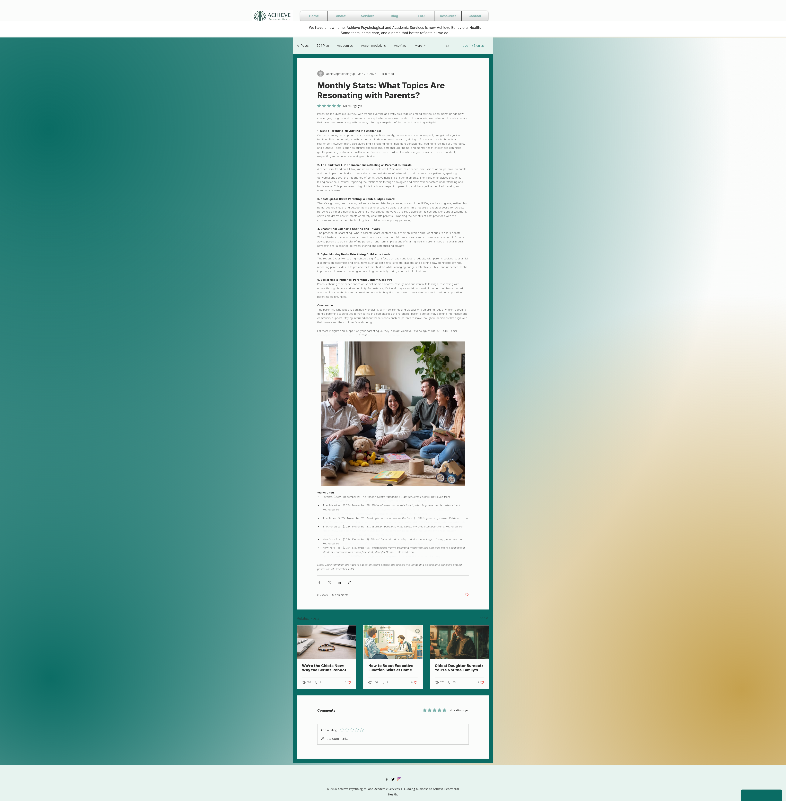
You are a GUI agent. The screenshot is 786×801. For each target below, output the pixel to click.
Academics (345, 45)
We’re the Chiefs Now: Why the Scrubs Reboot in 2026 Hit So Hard (326, 668)
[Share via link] (349, 582)
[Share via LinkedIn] (339, 582)
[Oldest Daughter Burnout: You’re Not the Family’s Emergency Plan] (459, 642)
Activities (400, 45)
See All (484, 618)
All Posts (303, 45)
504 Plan (323, 45)
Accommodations (373, 45)
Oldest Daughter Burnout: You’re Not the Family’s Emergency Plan (459, 668)
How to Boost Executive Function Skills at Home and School (390, 668)
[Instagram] (399, 779)
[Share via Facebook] (319, 582)
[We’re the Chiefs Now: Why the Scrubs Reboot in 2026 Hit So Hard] (326, 642)
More (418, 45)
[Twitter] (393, 779)
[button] (447, 45)
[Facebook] (387, 779)
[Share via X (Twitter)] (329, 582)
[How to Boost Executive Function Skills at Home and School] (393, 642)
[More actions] (466, 73)
